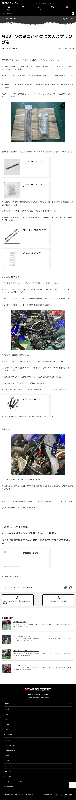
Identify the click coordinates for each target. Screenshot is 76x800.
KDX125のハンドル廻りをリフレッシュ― (26, 651)
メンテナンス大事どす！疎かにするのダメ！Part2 (17, 602)
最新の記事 (70, 18)
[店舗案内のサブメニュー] (8, 10)
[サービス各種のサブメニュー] (38, 10)
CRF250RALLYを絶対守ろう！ (22, 665)
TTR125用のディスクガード (21, 636)
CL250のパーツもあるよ (58, 601)
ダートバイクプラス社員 (9, 48)
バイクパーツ (27, 587)
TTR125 (6, 587)
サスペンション (15, 587)
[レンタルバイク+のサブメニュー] (52, 10)
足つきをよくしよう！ (20, 622)
